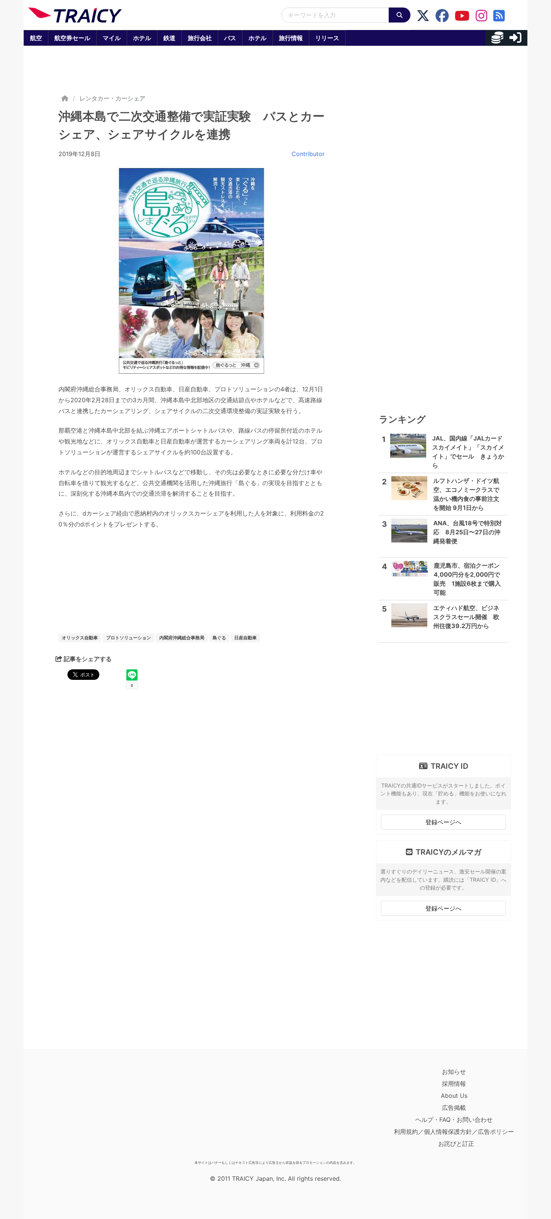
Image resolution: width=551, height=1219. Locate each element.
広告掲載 (454, 1107)
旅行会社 (200, 38)
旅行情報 (291, 38)
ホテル (142, 38)
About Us (454, 1095)
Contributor (308, 154)
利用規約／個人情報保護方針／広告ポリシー (454, 1131)
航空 (36, 38)
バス (230, 38)
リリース (327, 38)
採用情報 (454, 1083)
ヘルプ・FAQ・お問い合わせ (454, 1119)
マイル (112, 38)
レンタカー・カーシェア (112, 98)
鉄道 (169, 38)
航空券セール (72, 38)
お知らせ (454, 1071)
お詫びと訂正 (456, 1143)
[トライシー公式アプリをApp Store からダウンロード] (71, 1111)
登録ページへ (443, 822)
